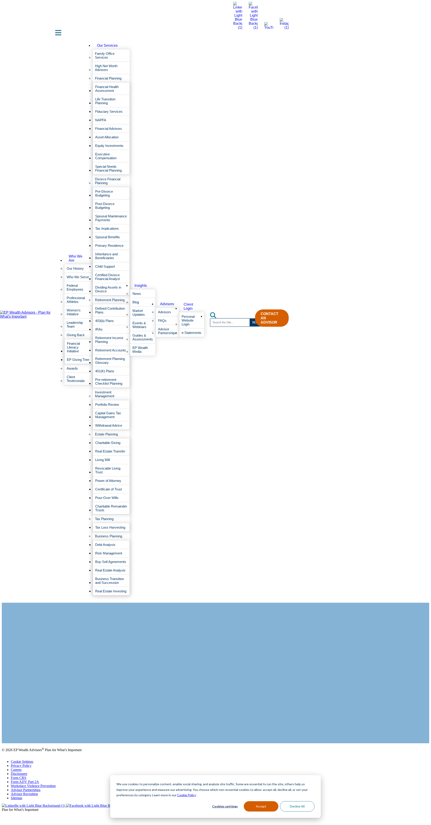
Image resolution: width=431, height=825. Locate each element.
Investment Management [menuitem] (104, 394)
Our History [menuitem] (75, 268)
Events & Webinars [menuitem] (139, 325)
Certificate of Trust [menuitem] (108, 489)
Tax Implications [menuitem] (107, 228)
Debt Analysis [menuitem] (105, 545)
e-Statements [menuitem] (191, 333)
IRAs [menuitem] (99, 329)
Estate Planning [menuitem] (106, 434)
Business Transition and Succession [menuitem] (109, 581)
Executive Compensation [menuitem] (106, 156)
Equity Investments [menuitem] (109, 146)
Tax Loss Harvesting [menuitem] (110, 527)
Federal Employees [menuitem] (75, 287)
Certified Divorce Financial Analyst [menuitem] (107, 277)
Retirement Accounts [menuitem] (110, 350)
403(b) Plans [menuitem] (104, 321)
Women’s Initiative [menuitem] (74, 312)
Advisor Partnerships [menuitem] (167, 331)
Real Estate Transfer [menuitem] (110, 451)
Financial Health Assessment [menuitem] (107, 89)
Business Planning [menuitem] (108, 536)
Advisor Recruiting (24, 794)
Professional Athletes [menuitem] (76, 300)
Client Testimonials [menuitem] (76, 379)
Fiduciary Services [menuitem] (109, 111)
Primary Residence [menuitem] (109, 245)
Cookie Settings (22, 761)
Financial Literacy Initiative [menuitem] (73, 347)
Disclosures (19, 774)
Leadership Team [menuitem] (75, 324)
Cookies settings (225, 806)
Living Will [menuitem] (102, 460)
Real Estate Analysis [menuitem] (110, 570)
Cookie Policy (186, 795)
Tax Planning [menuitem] (104, 519)
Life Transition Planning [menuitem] (105, 101)
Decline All (297, 806)
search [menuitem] (215, 313)
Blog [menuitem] (135, 302)
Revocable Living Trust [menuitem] (107, 470)
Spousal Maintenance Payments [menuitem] (111, 218)
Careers (16, 770)
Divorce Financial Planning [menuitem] (107, 181)
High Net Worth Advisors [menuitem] (106, 68)
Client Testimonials (15, 730)
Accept (261, 806)
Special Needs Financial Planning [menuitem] (108, 168)
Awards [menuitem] (72, 368)
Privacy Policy (21, 766)
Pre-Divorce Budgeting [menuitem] (104, 193)
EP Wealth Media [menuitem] (140, 349)
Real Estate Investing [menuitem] (110, 591)
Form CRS (18, 778)
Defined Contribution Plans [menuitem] (110, 310)
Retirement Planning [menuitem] (110, 300)
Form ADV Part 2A (25, 782)
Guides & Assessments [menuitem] (142, 337)
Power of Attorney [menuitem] (108, 481)
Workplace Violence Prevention (33, 786)
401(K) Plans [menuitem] (104, 371)
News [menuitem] (136, 294)
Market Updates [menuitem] (138, 312)
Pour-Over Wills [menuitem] (107, 498)
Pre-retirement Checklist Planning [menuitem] (108, 381)
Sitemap (16, 798)
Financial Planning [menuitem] (108, 78)
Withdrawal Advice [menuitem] (108, 425)
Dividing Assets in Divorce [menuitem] (108, 289)
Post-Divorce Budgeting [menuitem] (104, 206)
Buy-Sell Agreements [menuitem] (110, 562)
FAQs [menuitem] (162, 320)
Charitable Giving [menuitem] (107, 443)
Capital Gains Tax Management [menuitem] (108, 415)
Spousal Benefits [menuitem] (107, 237)
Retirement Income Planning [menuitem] (109, 340)
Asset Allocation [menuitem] (107, 137)
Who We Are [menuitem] (75, 258)
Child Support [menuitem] (105, 266)
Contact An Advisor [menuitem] (269, 318)
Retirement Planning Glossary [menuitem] (110, 360)
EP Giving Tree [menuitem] (78, 360)
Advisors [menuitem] (167, 304)
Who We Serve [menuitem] (78, 277)
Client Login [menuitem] (188, 306)
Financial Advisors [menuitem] (108, 128)
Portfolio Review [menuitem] (107, 404)
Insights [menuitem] (140, 285)
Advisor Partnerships (25, 790)
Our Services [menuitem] (107, 45)
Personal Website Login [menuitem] (188, 320)
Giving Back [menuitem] (76, 335)
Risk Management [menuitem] (108, 553)
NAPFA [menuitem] (100, 120)
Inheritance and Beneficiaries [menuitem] (106, 256)
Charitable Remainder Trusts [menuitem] (111, 508)
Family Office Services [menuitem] (104, 55)
